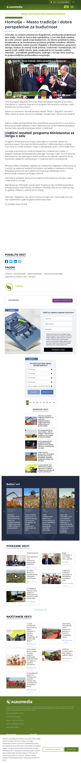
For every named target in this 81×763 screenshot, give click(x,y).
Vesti (44, 510)
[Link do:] (15, 560)
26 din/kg (31, 382)
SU (40, 402)
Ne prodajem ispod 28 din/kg (39, 386)
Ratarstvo (11, 510)
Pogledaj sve (40, 610)
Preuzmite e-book (58, 350)
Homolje (8, 274)
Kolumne (65, 562)
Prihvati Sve (71, 749)
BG (27, 402)
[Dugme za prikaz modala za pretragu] (74, 2)
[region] (40, 749)
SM (37, 402)
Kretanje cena (67, 640)
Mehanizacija (31, 644)
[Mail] (19, 261)
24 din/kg (31, 378)
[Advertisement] (40, 228)
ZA (54, 402)
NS (31, 402)
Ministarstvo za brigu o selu (16, 277)
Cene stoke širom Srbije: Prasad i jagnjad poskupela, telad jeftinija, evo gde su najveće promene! (32, 657)
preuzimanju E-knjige (57, 341)
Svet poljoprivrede (61, 2)
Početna (7, 14)
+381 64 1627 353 (17, 720)
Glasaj (34, 392)
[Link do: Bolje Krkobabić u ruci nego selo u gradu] (51, 559)
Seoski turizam (67, 583)
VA (47, 402)
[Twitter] (10, 261)
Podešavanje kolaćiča (53, 749)
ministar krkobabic (35, 274)
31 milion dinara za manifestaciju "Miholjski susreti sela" (32, 574)
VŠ (44, 402)
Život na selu (15, 14)
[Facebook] (6, 261)
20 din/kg (31, 369)
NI (34, 402)
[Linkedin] (15, 261)
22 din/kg (31, 374)
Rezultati (47, 392)
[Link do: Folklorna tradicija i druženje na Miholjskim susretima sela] (51, 578)
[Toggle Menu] (72, 7)
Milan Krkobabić (20, 274)
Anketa (31, 359)
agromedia (24, 31)
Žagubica (32, 277)
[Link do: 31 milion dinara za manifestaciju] (15, 576)
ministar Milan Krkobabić (53, 274)
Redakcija (19, 286)
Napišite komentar (62, 300)
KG (50, 402)
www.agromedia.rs (12, 727)
